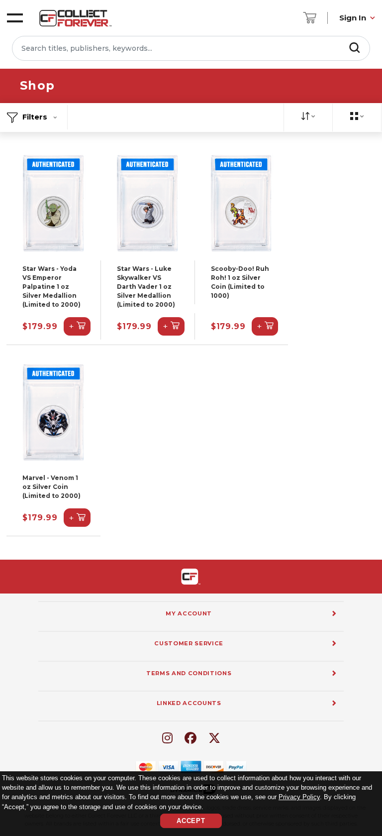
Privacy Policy (299, 797)
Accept (191, 821)
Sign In (352, 17)
